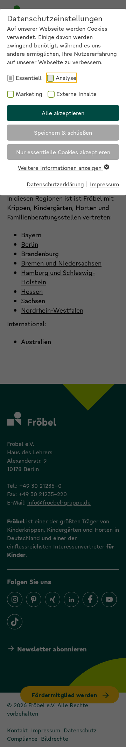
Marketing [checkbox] (29, 93)
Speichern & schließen (63, 132)
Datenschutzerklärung (55, 184)
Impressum (104, 184)
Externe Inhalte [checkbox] (76, 93)
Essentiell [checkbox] (29, 77)
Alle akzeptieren (63, 113)
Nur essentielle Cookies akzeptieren (63, 152)
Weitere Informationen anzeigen (60, 167)
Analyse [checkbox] (66, 77)
